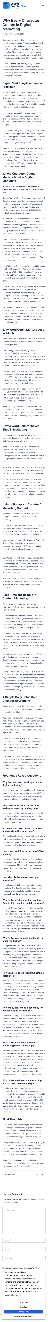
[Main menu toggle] (43, 5)
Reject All (23, 1307)
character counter (15, 718)
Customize (23, 1302)
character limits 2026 (11, 163)
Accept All (23, 1312)
